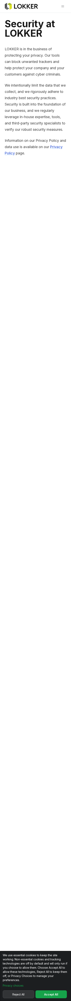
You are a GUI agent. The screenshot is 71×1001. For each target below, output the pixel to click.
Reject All (18, 994)
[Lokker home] (21, 6)
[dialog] (35, 976)
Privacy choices (13, 985)
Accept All (51, 994)
